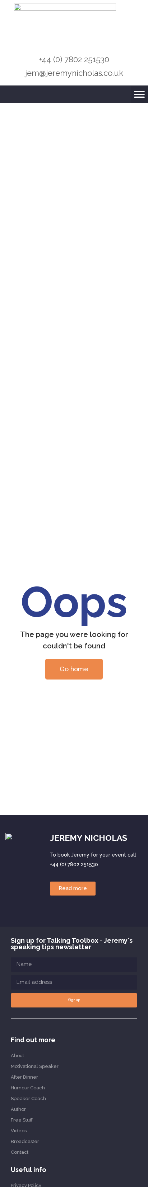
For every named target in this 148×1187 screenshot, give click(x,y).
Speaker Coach (28, 1098)
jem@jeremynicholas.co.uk (74, 73)
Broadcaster (25, 1141)
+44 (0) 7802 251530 (74, 59)
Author (18, 1109)
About (17, 1055)
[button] (139, 94)
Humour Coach (28, 1087)
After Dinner (24, 1077)
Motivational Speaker (35, 1066)
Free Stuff (22, 1120)
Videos (19, 1130)
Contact (19, 1152)
